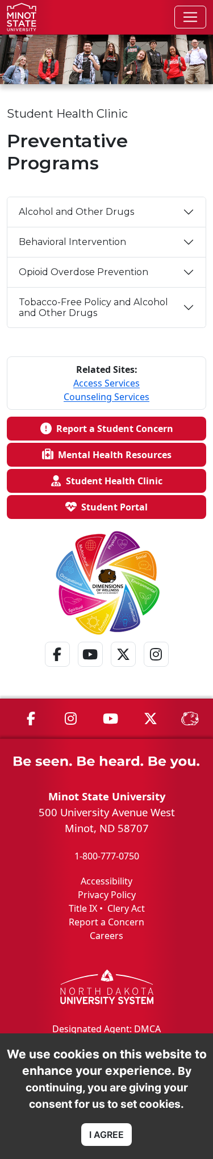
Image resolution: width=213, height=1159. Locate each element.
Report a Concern (106, 922)
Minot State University (106, 796)
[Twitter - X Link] (123, 669)
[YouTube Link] (90, 669)
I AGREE (106, 1134)
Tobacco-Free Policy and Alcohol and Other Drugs (93, 307)
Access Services (106, 383)
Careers (106, 935)
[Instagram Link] (156, 669)
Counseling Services (106, 397)
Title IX (83, 908)
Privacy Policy (107, 894)
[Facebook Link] (57, 669)
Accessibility (106, 881)
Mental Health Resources (112, 454)
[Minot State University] (21, 17)
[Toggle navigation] (190, 17)
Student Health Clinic (111, 481)
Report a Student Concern (112, 428)
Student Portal (112, 507)
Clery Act (126, 908)
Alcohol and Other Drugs (76, 211)
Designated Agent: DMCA (106, 1029)
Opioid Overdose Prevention (83, 272)
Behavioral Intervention (72, 241)
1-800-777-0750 (106, 856)
